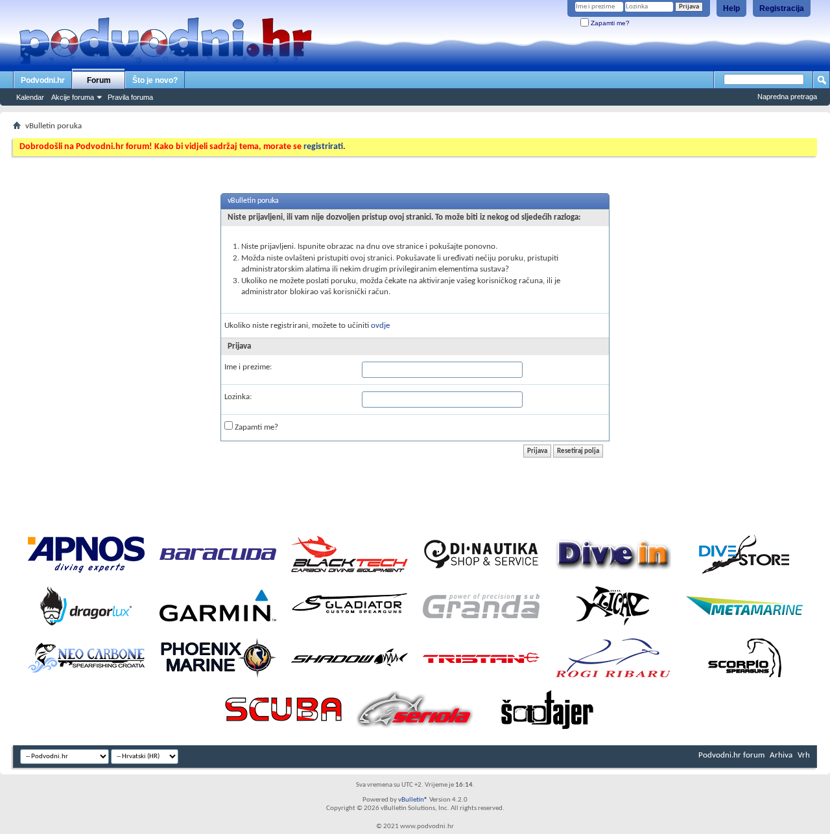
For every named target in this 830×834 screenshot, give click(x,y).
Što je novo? (155, 80)
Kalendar (30, 97)
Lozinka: (238, 397)
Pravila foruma (130, 97)
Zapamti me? (609, 23)
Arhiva (781, 755)
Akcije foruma (72, 97)
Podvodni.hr (43, 80)
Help (731, 8)
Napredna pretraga (787, 96)
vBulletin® (413, 800)
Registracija (781, 8)
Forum (99, 80)
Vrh (804, 755)
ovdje (380, 325)
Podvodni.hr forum (731, 755)
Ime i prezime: (248, 367)
